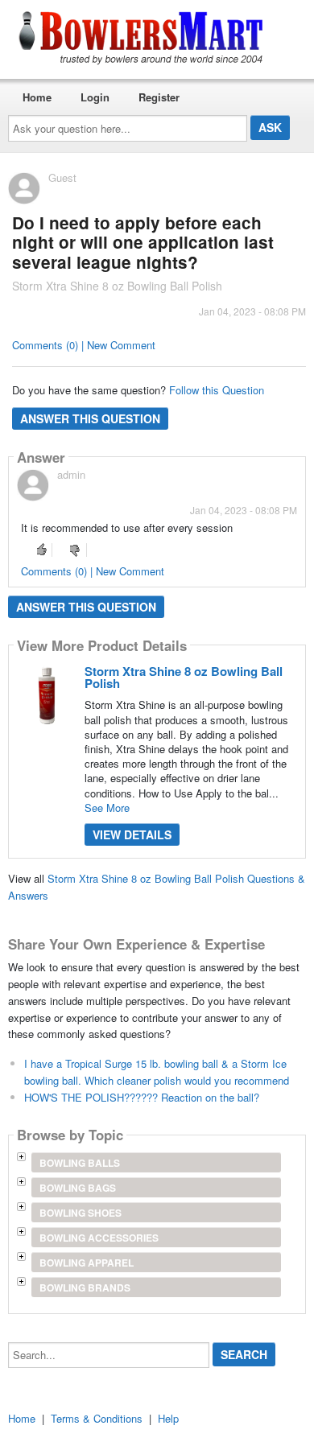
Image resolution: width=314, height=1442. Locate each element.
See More (107, 807)
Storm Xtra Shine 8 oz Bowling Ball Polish (184, 677)
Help (168, 1418)
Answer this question (90, 418)
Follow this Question (216, 390)
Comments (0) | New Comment (83, 344)
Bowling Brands (84, 1287)
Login (95, 97)
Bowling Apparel (86, 1262)
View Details (132, 834)
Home (37, 97)
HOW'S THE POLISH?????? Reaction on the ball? (141, 1097)
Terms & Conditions (97, 1418)
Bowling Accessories (99, 1237)
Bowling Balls (79, 1163)
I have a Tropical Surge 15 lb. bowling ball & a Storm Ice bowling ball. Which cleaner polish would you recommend (156, 1072)
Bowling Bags (77, 1187)
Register (159, 97)
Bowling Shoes (80, 1212)
